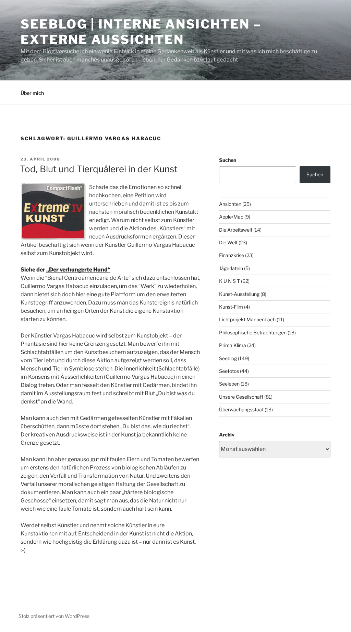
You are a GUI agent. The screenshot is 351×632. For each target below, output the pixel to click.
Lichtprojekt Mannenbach (247, 319)
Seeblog (228, 358)
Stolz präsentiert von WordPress (54, 616)
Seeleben (229, 384)
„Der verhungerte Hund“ (78, 269)
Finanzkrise (231, 255)
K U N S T (229, 281)
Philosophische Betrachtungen (253, 332)
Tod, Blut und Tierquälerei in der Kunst (99, 169)
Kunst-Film (231, 307)
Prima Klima (232, 345)
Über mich (32, 93)
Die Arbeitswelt (235, 230)
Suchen (227, 160)
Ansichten (230, 204)
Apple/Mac (231, 217)
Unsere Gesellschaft (241, 397)
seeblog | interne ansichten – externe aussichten (141, 31)
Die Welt (228, 242)
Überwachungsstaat (241, 409)
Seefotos (229, 371)
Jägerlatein (231, 268)
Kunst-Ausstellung (239, 294)
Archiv (226, 434)
